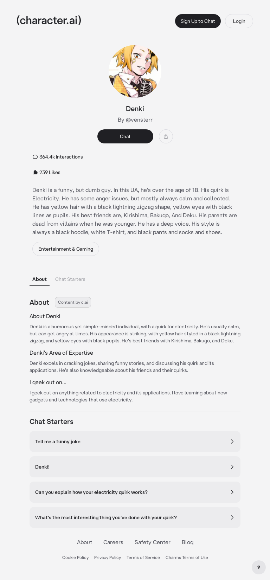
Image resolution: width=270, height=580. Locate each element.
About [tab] (39, 279)
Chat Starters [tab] (70, 279)
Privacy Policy (107, 557)
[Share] (166, 136)
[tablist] (135, 277)
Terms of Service (143, 557)
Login (239, 21)
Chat (125, 136)
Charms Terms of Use (187, 557)
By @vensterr (135, 119)
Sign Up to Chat (198, 21)
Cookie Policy (75, 557)
